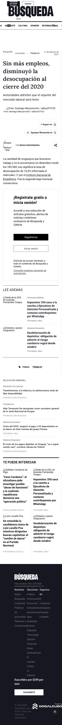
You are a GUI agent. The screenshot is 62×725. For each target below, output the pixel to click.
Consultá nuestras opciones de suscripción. (30, 272)
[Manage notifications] (55, 711)
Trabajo (37, 367)
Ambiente (10, 25)
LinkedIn (44, 616)
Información (33, 598)
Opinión (34, 25)
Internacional (50, 25)
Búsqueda (7, 52)
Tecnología (33, 634)
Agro (29, 616)
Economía (20, 53)
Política (31, 594)
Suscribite (29, 692)
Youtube (44, 612)
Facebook (45, 603)
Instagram (45, 607)
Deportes (31, 630)
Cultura (22, 25)
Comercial (19, 603)
